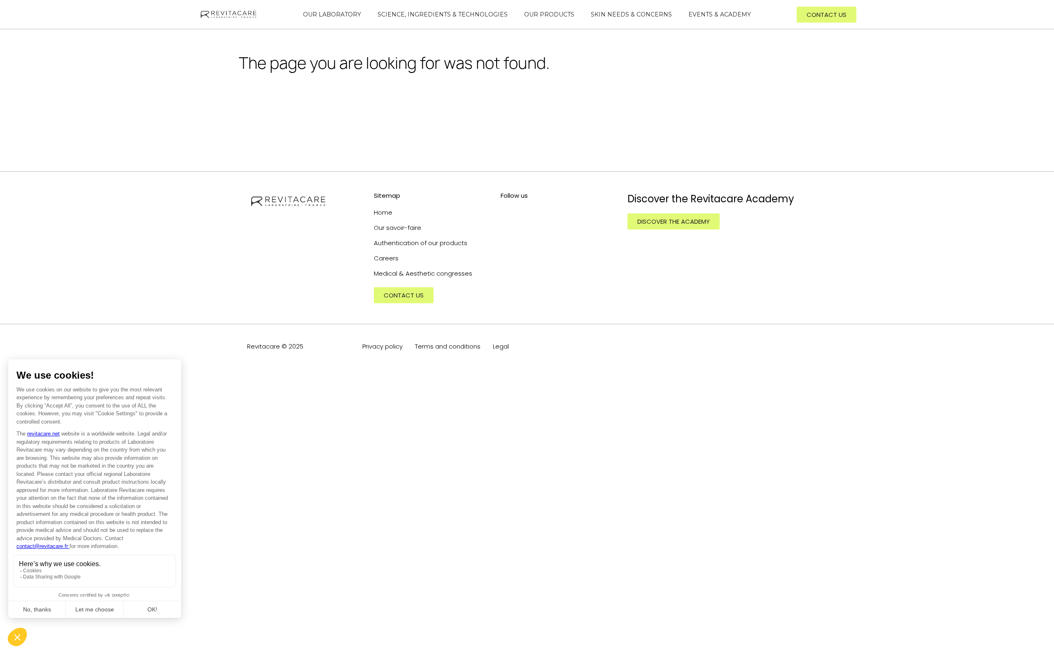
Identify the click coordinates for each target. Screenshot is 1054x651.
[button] (826, 15)
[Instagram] (506, 212)
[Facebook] (543, 212)
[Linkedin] (524, 212)
